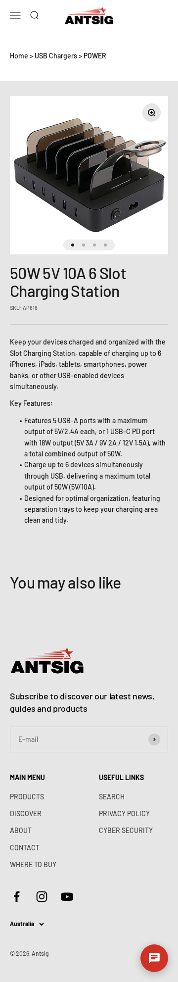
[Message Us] (154, 958)
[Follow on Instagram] (41, 896)
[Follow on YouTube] (67, 896)
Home (19, 55)
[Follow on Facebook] (16, 896)
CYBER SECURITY (126, 830)
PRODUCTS (27, 796)
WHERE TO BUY (33, 864)
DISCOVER (26, 813)
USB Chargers (56, 55)
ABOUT (21, 830)
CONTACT (25, 847)
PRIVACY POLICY (124, 813)
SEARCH (112, 796)
